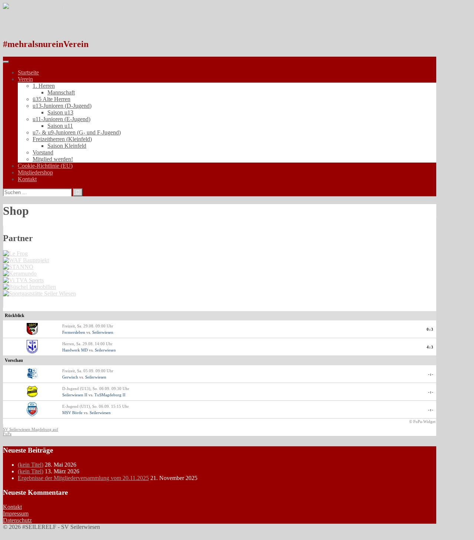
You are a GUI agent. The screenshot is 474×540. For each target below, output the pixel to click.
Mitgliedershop (35, 172)
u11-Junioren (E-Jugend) (61, 119)
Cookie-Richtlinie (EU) (45, 166)
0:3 (430, 329)
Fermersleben (73, 332)
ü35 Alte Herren (51, 99)
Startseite (28, 72)
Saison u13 (60, 112)
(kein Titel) (30, 464)
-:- (431, 374)
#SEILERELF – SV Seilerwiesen (84, 24)
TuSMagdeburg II (110, 395)
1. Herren (44, 86)
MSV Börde (72, 412)
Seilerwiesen (102, 332)
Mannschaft (61, 92)
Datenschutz (17, 520)
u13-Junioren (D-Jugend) (62, 106)
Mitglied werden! (53, 159)
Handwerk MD (75, 350)
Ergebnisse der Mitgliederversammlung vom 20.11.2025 (83, 478)
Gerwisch (70, 377)
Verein (25, 79)
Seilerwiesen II (74, 395)
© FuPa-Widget (422, 421)
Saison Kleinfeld (66, 146)
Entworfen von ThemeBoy (34, 533)
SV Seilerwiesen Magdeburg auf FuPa (30, 431)
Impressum (16, 513)
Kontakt (27, 179)
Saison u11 (60, 126)
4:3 (430, 347)
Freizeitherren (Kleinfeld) (62, 139)
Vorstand (43, 152)
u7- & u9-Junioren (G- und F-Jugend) (77, 132)
